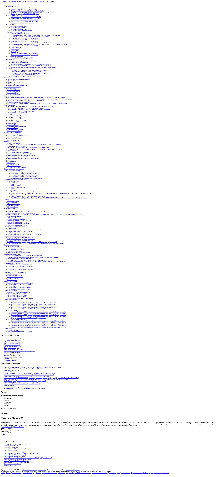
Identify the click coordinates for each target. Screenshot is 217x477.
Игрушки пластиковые (14, 190)
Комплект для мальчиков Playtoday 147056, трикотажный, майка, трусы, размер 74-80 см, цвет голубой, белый (36, 379)
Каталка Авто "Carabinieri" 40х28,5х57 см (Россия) (18, 462)
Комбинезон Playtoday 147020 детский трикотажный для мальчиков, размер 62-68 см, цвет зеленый (32, 367)
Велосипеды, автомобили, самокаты (46, 473)
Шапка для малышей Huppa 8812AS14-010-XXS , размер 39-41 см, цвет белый (33, 309)
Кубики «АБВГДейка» (14, 143)
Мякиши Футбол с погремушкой (16, 80)
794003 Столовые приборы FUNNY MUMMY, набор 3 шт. (28, 71)
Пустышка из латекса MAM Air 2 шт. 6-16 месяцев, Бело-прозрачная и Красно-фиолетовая (37, 35)
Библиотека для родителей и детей (68, 473)
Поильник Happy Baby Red (19, 26)
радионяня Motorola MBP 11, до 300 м (18, 223)
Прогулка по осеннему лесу (12, 348)
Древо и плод (8, 358)
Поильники (10, 24)
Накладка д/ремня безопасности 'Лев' (18, 286)
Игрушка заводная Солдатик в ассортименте (20, 269)
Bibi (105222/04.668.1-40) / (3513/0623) (22, 58)
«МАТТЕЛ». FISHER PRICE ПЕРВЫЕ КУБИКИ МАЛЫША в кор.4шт (28, 147)
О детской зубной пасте (14, 330)
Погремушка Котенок (13, 94)
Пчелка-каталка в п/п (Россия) (13, 464)
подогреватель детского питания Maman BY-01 (24, 20)
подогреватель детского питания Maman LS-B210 (25, 18)
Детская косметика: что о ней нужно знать (19, 331)
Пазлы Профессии (12, 278)
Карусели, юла (8, 160)
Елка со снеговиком (16, 184)
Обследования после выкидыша (13, 342)
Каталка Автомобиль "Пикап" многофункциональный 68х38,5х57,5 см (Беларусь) (28, 458)
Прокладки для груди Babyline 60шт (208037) (24, 8)
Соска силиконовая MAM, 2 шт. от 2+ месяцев (24, 41)
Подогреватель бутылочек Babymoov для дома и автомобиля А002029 (31, 65)
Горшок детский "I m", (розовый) (17, 112)
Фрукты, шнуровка (13, 201)
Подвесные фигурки (13, 181)
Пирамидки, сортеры (10, 150)
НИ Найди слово (12, 274)
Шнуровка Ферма (12, 207)
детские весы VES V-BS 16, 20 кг (17, 115)
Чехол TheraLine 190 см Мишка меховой (19, 258)
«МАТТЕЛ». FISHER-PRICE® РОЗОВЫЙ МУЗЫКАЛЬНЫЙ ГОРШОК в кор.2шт (31, 106)
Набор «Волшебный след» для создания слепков (21, 237)
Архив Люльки (164, 473)
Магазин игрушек (83, 473)
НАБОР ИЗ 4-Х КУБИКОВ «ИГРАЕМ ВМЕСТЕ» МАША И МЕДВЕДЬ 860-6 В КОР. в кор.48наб (36, 149)
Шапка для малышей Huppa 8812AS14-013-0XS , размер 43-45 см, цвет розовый (34, 305)
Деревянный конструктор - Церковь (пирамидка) (21, 155)
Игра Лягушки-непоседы (14, 251)
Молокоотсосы (11, 6)
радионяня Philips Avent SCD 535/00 (17, 225)
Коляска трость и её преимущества (14, 349)
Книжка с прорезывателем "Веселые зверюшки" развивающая (25, 100)
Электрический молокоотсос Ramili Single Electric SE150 (27, 11)
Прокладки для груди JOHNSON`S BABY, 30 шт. (25, 14)
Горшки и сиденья (9, 105)
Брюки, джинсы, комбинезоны (16, 319)
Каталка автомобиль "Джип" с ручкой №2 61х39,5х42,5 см (21, 453)
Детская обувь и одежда (28, 473)
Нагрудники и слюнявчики (15, 56)
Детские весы (8, 114)
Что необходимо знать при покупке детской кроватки (19, 351)
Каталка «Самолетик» (10, 450)
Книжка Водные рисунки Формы (17, 295)
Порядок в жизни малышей (12, 340)
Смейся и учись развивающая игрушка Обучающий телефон (28, 196)
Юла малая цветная (13, 164)
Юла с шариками (12, 161)
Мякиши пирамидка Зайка (15, 84)
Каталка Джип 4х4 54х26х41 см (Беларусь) (16, 461)
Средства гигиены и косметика (98, 473)
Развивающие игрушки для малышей (15, 179)
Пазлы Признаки (12, 280)
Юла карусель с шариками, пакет (17, 167)
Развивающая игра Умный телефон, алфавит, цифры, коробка (28, 191)
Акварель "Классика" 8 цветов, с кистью (16, 387)
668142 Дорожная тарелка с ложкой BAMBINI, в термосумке (28, 70)
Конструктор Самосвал (14, 205)
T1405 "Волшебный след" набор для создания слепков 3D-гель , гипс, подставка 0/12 (32, 242)
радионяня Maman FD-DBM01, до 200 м (19, 220)
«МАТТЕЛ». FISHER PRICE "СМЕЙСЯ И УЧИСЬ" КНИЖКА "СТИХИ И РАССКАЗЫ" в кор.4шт (36, 97)
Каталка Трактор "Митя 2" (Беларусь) (15, 455)
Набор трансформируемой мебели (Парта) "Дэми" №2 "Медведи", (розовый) (26, 376)
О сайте (3, 473)
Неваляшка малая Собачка (15, 129)
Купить (3, 434)
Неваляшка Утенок (12, 125)
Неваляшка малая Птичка (14, 131)
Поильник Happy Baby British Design (21, 30)
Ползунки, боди (12, 310)
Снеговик (14, 182)
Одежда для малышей (10, 299)
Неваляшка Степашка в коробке (16, 126)
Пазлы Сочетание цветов (14, 275)
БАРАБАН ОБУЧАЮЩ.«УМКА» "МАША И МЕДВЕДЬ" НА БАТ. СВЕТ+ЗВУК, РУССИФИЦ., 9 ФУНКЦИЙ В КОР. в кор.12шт (49, 198)
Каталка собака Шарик (14, 138)
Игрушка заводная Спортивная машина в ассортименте (23, 267)
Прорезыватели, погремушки (12, 87)
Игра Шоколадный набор (14, 248)
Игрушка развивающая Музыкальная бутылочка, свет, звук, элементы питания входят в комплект (39, 195)
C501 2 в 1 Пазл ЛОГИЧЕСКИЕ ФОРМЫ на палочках (26, 178)
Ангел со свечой (15, 185)
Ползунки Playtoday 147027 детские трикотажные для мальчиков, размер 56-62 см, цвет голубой (38, 315)
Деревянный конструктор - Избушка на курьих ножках (23, 158)
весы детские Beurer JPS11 (15, 119)
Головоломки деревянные (14, 170)
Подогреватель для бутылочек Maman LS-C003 (24, 21)
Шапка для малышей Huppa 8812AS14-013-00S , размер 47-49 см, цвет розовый (34, 307)
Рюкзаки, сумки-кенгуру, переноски (14, 226)
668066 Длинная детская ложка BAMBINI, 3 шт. (25, 74)
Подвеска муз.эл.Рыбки (14, 216)
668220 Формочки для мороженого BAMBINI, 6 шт (26, 76)
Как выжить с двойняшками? (12, 355)
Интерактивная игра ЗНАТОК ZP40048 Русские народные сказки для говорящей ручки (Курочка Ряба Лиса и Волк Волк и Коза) (41, 378)
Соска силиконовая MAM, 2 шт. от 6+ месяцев (24, 38)
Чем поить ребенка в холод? (12, 352)
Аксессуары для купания (11, 290)
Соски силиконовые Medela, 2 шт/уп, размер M (24, 53)
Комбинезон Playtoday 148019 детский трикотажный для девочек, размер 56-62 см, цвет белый (38, 325)
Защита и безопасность (10, 281)
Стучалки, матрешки (10, 123)
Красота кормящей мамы (11, 354)
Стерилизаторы (11, 59)
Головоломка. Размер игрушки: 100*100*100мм (24, 173)
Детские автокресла (114, 473)
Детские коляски (16, 473)
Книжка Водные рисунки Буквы (16, 296)
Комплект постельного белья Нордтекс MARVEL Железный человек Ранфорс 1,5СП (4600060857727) (36, 261)
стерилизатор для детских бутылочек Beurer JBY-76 (26, 17)
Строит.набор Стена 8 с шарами (16, 146)
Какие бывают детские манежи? (13, 357)
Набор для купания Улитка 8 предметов (18, 292)
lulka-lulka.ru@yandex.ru (73, 470)
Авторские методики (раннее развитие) (15, 272)
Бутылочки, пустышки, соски (16, 32)
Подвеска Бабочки (12, 210)
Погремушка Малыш (13, 91)
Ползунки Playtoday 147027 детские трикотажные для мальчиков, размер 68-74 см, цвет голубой (38, 313)
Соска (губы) (14, 50)
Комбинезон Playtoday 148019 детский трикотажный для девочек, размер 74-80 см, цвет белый (38, 324)
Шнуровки (7, 199)
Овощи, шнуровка (12, 202)
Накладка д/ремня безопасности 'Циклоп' (19, 284)
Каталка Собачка (12, 137)
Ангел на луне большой (18, 187)
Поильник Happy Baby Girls (19, 29)
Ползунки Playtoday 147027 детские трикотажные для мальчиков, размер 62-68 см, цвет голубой (38, 316)
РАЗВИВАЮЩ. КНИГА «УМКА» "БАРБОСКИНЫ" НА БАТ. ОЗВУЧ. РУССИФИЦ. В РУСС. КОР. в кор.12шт (39, 99)
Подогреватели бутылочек (15, 15)
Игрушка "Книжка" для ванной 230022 (18, 102)
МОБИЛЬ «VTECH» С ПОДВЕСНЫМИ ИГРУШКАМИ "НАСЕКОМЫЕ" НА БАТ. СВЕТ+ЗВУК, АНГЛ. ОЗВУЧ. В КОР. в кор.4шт (45, 214)
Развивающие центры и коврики (13, 263)
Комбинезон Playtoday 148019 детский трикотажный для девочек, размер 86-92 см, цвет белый (38, 327)
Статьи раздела (8, 328)
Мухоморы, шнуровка (13, 204)
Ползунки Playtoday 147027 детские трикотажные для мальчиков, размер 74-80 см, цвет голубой (38, 312)
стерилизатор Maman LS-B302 (19, 62)
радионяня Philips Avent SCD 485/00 (17, 222)
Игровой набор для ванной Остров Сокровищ (20, 298)
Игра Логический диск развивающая (18, 152)
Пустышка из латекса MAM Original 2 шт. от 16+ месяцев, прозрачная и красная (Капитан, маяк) (39, 44)
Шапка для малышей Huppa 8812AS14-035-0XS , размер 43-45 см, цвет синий (33, 304)
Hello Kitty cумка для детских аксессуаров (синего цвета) (23, 229)
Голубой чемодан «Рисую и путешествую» (19, 233)
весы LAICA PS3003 (13, 122)
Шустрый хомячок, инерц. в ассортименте (19, 264)
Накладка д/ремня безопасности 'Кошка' (19, 289)
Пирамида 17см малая (10, 372)
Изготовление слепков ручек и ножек (15, 236)
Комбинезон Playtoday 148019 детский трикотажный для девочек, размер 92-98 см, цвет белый (38, 322)
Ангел (12, 188)
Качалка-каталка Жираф (11, 445)
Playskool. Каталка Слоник (11, 447)
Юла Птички (11, 163)
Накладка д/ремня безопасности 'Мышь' (19, 287)
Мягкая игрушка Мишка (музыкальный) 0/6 (20, 79)
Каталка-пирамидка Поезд (15, 134)
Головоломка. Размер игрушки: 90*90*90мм (23, 172)
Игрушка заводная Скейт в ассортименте (19, 271)
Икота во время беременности (12, 343)
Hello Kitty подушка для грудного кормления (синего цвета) (24, 255)
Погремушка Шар (12, 88)
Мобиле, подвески (9, 208)
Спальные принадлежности (12, 254)
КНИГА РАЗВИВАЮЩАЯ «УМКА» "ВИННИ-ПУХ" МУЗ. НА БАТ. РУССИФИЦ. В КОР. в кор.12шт (37, 103)
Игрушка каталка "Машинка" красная (15, 444)
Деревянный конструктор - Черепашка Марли (20, 153)
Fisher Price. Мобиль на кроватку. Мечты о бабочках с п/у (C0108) (26, 211)
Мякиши (6, 77)
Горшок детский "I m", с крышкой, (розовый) (20, 111)
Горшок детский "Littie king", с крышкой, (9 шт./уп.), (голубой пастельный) (29, 109)
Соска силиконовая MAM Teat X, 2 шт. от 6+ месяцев (26, 39)
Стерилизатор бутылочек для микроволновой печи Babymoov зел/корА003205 (33, 67)
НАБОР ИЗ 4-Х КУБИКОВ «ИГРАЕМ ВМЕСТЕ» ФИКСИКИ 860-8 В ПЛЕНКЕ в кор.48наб (34, 144)
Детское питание (125, 473)
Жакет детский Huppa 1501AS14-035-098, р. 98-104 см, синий (22, 384)
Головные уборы (12, 301)
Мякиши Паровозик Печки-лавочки (17, 85)
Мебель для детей (148, 473)
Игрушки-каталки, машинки (12, 132)
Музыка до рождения (10, 360)
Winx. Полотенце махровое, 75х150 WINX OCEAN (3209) (21, 382)
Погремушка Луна (12, 93)
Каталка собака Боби (13, 140)
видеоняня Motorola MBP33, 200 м (17, 219)
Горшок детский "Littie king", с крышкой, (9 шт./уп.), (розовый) (25, 108)
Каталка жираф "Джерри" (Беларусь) (14, 456)
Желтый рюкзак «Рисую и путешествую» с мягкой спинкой (24, 234)
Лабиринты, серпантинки (11, 245)
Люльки (8, 473)
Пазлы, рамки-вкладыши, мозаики (14, 169)
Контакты (157, 473)
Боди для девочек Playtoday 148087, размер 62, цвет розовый (28, 318)
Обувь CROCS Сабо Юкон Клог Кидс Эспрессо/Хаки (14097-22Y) (23, 368)
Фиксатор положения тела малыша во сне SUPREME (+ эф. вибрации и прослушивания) (33, 257)
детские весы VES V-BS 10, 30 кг (17, 117)
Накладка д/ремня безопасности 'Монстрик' (20, 283)
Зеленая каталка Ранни (10, 465)
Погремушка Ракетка (13, 90)
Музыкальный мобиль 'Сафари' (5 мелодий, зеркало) (22, 213)
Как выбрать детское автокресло (13, 346)
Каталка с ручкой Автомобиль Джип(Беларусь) (17, 459)
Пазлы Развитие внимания (15, 277)
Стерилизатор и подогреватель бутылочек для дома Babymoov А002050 (31, 64)
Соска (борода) (15, 52)
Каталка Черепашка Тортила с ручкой (18, 135)
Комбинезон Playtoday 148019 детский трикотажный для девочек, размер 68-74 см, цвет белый (38, 321)
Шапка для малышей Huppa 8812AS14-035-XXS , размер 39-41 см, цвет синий (33, 302)
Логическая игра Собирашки (15, 246)
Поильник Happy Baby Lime (19, 27)
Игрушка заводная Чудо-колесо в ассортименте (21, 266)
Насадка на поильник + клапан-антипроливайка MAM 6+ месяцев (30, 36)
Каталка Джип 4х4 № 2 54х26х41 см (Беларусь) (17, 448)
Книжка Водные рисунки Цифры (17, 293)
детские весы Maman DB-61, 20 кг (17, 120)
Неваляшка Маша (12, 128)
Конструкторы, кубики (10, 141)
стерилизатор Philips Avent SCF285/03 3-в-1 (23, 61)
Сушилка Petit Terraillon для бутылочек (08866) (24, 46)
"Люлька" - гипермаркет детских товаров (34, 470)
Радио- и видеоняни (10, 217)
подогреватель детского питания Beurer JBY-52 (24, 23)
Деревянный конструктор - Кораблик (18, 157)
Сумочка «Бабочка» (13, 228)
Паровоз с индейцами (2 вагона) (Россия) (16, 452)
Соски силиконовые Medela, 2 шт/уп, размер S (24, 55)
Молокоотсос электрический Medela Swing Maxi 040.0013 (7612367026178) (32, 12)
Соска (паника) (15, 49)
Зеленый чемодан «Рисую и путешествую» (19, 231)
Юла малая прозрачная (14, 166)
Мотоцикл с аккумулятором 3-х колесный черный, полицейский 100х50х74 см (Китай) (29, 375)
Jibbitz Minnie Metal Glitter (11, 370)
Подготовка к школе (136, 473)
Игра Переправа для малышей (16, 249)
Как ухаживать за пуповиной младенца (15, 339)
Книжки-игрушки (9, 96)
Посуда (9, 68)
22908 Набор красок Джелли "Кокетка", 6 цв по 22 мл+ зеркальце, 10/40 (25, 381)
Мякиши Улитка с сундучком (15, 82)
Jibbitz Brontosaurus (9, 385)
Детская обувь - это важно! (12, 345)
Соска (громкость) (16, 47)
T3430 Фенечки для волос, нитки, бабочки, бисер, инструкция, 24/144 (24, 388)
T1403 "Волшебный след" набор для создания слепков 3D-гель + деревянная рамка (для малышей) (35, 243)
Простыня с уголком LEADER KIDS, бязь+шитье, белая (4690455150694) (28, 260)
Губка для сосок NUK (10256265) (20, 33)
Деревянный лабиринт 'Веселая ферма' (18, 252)
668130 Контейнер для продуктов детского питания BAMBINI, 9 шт (30, 73)
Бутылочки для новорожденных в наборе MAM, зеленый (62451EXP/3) (31, 42)
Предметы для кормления (11, 4)
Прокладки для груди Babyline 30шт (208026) (24, 9)
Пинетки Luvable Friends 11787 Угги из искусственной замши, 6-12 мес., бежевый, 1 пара (30, 373)
